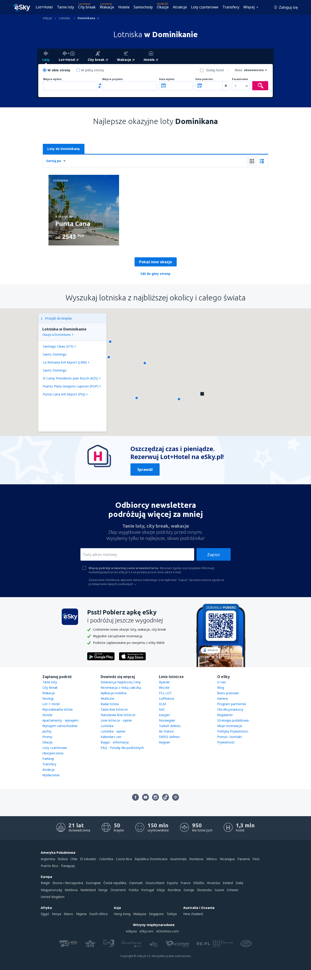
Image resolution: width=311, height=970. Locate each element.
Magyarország (51, 890)
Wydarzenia (50, 775)
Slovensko (204, 890)
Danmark (136, 883)
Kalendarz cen (111, 737)
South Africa (98, 914)
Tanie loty (65, 7)
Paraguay (68, 866)
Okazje (163, 7)
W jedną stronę (92, 70)
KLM (162, 704)
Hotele (124, 7)
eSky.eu (131, 931)
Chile (73, 859)
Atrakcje (180, 7)
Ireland (228, 883)
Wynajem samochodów (59, 726)
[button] (109, 357)
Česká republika (114, 883)
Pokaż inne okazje (155, 261)
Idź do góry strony (155, 273)
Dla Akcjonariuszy (230, 709)
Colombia (106, 859)
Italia (239, 883)
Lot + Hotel (51, 704)
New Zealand (193, 914)
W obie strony (59, 70)
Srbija (161, 890)
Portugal (147, 890)
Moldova (71, 890)
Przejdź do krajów (58, 318)
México (211, 859)
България (93, 883)
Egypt (45, 914)
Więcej (249, 7)
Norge (103, 890)
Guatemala (178, 859)
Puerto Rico (49, 866)
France (186, 883)
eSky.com (146, 931)
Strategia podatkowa (233, 720)
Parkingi (48, 758)
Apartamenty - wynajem (60, 720)
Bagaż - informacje (115, 742)
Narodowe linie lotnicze (118, 715)
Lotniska (107, 726)
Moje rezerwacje (229, 726)
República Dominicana (151, 859)
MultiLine (107, 698)
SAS (162, 709)
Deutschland (154, 883)
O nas (221, 682)
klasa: (238, 70)
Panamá (243, 859)
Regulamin (225, 715)
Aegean (164, 742)
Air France (166, 731)
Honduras (196, 859)
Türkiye (171, 914)
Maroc (68, 914)
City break (87, 7)
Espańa (172, 883)
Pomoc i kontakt (229, 737)
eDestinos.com (167, 931)
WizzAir (164, 687)
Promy (47, 737)
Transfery (230, 7)
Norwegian (167, 720)
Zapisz (213, 554)
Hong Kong (122, 914)
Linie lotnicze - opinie (116, 720)
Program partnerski (231, 704)
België (45, 883)
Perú (255, 859)
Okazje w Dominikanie (56, 335)
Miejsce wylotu (52, 79)
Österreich (118, 890)
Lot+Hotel (44, 7)
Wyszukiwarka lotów (57, 709)
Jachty (46, 731)
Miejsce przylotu (112, 79)
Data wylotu (166, 79)
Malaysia (139, 914)
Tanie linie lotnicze (114, 709)
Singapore (156, 914)
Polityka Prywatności (232, 731)
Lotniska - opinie (113, 731)
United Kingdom (52, 897)
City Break (50, 687)
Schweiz (233, 890)
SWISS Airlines (169, 737)
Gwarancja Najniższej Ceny (121, 682)
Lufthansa (166, 698)
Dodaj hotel (215, 70)
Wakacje (107, 7)
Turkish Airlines (170, 726)
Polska (133, 890)
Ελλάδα (198, 883)
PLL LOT (165, 693)
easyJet (164, 715)
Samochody (143, 7)
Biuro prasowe (228, 693)
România (174, 890)
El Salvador (88, 859)
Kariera (222, 698)
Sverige (189, 890)
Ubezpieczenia (52, 753)
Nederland (88, 890)
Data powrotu (204, 79)
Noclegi (48, 698)
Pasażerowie (240, 79)
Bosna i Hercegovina (68, 883)
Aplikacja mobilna (113, 693)
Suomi (219, 890)
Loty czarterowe (204, 7)
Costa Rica (124, 859)
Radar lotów (110, 704)
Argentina (48, 859)
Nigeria (81, 914)
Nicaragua (227, 859)
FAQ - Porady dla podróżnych (122, 748)
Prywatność (226, 742)
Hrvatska (213, 883)
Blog (220, 687)
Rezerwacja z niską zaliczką (121, 687)
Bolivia (63, 859)
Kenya (56, 914)
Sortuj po (53, 161)
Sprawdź (145, 469)
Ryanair (164, 682)
